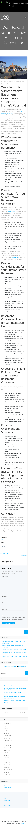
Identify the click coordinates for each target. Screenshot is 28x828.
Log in (5, 798)
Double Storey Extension (9, 81)
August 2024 (7, 750)
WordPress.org (7, 805)
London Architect (22, 666)
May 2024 (6, 757)
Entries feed (7, 800)
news (2, 539)
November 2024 (8, 743)
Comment (5, 576)
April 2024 (6, 760)
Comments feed (8, 803)
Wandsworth (11, 211)
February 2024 (7, 765)
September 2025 (8, 723)
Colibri (22, 823)
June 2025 (6, 730)
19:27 (4, 83)
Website (4, 609)
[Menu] (25, 17)
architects (15, 257)
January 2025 (7, 738)
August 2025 (7, 726)
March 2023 (7, 774)
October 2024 (7, 745)
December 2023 (8, 769)
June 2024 (6, 755)
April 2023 (6, 772)
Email (4, 603)
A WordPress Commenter (10, 666)
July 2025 (6, 728)
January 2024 (7, 767)
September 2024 (8, 747)
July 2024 (6, 752)
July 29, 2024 (21, 81)
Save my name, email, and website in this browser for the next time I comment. (13, 618)
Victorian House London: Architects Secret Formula (14, 649)
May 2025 (6, 733)
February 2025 (7, 735)
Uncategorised (7, 787)
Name (4, 596)
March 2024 (7, 762)
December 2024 (8, 740)
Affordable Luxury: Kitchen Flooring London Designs (14, 656)
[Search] (26, 632)
